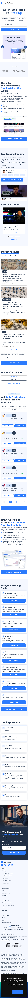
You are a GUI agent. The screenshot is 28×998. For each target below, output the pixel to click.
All (2, 255)
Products (3, 868)
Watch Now (14, 232)
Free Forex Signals (6, 880)
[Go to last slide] (3, 47)
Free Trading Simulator (8, 905)
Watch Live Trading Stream (12, 179)
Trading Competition (7, 873)
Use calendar (14, 702)
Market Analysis (6, 888)
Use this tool (14, 630)
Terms (4, 929)
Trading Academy (7, 871)
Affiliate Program (6, 922)
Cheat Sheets (5, 898)
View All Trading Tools (14, 709)
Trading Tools (5, 900)
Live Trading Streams (7, 876)
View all (13, 239)
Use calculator (14, 600)
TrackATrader (5, 883)
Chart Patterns (6, 893)
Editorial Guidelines (14, 931)
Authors (4, 920)
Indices (23, 256)
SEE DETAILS (8, 425)
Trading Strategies (7, 903)
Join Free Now (14, 29)
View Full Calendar (13, 383)
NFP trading (5, 908)
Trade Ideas (5, 878)
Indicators (4, 895)
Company (4, 910)
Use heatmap (14, 645)
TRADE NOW (20, 425)
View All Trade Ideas (14, 508)
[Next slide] (25, 47)
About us (4, 913)
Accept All (18, 992)
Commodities (9, 256)
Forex (16, 256)
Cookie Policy (20, 929)
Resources (4, 886)
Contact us (5, 918)
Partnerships (5, 915)
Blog (3, 890)
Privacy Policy (11, 929)
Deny (8, 992)
